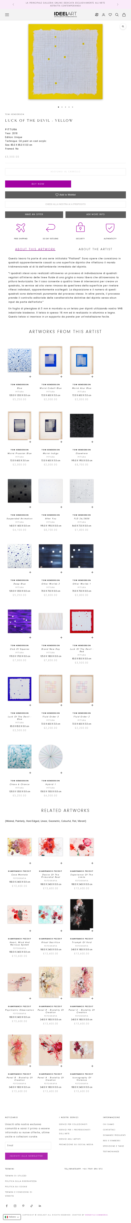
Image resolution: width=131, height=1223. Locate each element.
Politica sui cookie (16, 1187)
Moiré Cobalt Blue (51, 388)
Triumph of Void (82, 942)
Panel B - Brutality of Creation (20, 1079)
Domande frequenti (114, 1135)
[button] (12, 1217)
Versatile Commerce (96, 1215)
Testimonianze (111, 1152)
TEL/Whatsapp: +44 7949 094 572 (84, 1169)
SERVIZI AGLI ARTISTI (70, 1139)
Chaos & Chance (20, 784)
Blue (19, 388)
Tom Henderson (14, 114)
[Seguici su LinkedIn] (40, 1205)
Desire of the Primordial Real (50, 876)
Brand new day (50, 649)
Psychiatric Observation (19, 1010)
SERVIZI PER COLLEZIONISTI (73, 1124)
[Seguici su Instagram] (15, 1205)
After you (50, 519)
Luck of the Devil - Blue (19, 718)
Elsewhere (82, 453)
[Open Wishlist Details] (110, 14)
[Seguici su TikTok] (31, 1205)
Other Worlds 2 (50, 584)
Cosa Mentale (19, 875)
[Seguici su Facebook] (6, 1205)
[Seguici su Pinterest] (23, 1205)
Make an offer (34, 214)
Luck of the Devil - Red (81, 650)
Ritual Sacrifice (50, 942)
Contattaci (109, 1130)
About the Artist (95, 249)
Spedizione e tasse (113, 1146)
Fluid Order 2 (81, 717)
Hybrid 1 (50, 784)
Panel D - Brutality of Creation (51, 1011)
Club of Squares (19, 649)
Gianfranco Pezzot (19, 871)
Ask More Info (95, 214)
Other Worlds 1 (82, 584)
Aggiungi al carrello (66, 172)
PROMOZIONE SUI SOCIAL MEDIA (76, 1145)
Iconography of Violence (81, 1079)
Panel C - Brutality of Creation (82, 1011)
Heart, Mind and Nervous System (20, 943)
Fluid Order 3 (50, 717)
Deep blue (19, 584)
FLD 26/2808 (81, 519)
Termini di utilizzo (16, 1176)
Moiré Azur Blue (81, 388)
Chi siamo (108, 1124)
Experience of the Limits (81, 876)
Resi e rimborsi (112, 1141)
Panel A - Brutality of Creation (51, 1079)
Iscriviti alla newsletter (26, 1156)
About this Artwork (35, 249)
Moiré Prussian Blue (20, 453)
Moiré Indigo (50, 453)
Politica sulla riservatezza (21, 1181)
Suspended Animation (19, 519)
